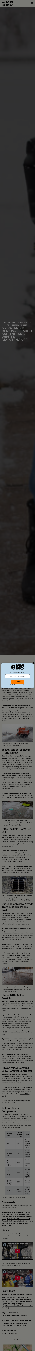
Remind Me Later (21, 685)
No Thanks (12, 685)
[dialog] (17, 675)
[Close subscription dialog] (33, 663)
